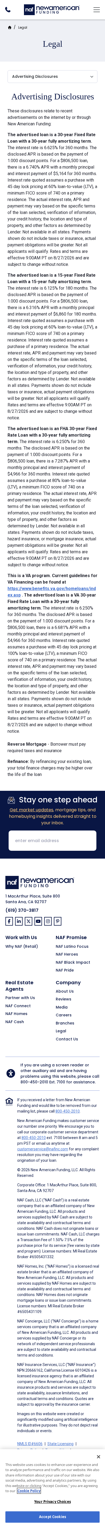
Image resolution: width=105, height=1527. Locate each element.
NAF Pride (65, 970)
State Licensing (60, 1444)
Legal (22, 27)
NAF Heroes (67, 954)
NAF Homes (16, 1014)
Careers (64, 1015)
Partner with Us (20, 998)
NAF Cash (14, 1022)
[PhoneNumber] (7, 9)
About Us (65, 991)
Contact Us (67, 1039)
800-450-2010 (34, 1082)
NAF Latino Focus (72, 946)
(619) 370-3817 (21, 910)
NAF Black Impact (73, 962)
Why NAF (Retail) (21, 946)
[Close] (98, 1457)
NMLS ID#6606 (30, 1444)
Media (62, 1007)
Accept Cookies (52, 1516)
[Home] (52, 9)
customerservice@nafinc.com (42, 1149)
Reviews (63, 999)
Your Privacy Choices (52, 1501)
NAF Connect (18, 1006)
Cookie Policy (29, 1490)
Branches (65, 1023)
